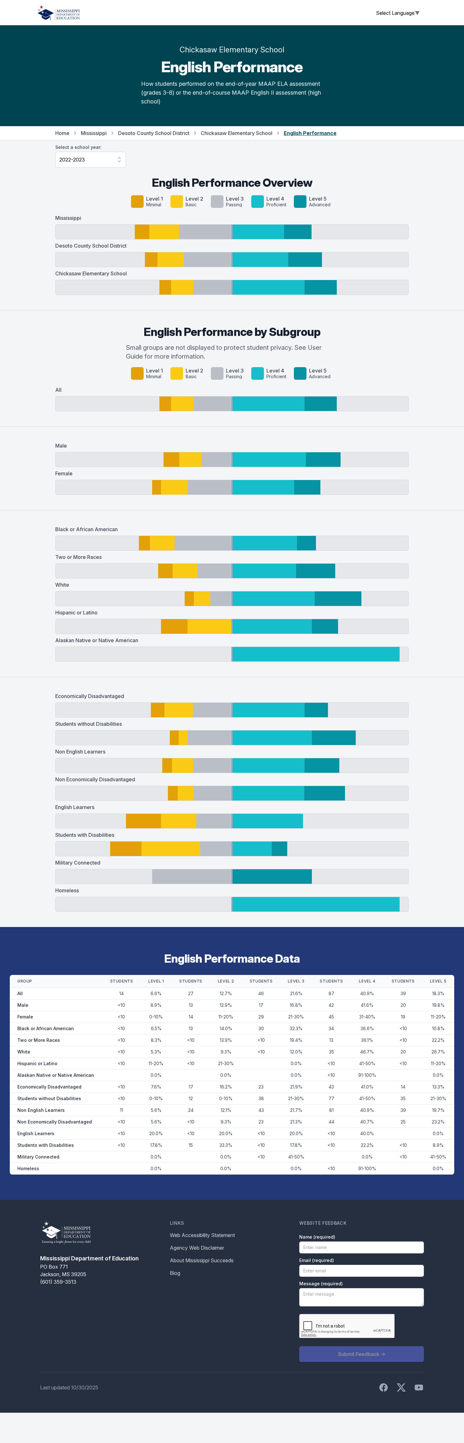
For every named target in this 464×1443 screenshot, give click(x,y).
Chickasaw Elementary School (236, 133)
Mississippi (94, 133)
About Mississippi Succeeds (202, 1260)
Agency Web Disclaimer (197, 1248)
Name (317, 1237)
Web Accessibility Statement (202, 1235)
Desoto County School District (153, 133)
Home (62, 133)
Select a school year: (78, 147)
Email (316, 1260)
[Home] (59, 12)
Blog (175, 1273)
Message (321, 1283)
